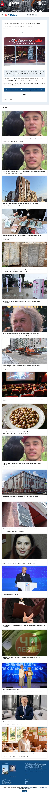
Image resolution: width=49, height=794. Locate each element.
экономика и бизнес (8, 99)
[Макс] (30, 15)
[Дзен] (28, 15)
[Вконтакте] (33, 15)
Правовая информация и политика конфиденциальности (35, 771)
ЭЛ (39, 768)
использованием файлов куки (28, 787)
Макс (28, 784)
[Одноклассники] (36, 15)
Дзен (26, 784)
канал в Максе (20, 90)
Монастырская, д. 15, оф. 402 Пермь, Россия (6, 784)
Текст (15, 78)
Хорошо (24, 791)
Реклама (26, 781)
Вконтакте (30, 784)
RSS (26, 782)
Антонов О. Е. (10, 782)
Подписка (27, 783)
